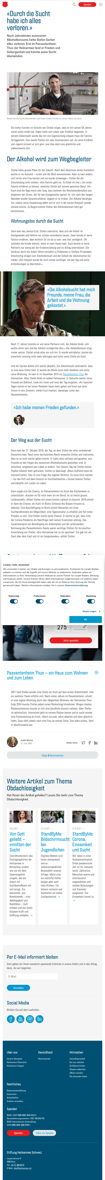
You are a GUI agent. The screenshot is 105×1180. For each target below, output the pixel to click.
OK (85, 619)
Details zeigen (89, 611)
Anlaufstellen (12, 1097)
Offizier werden (76, 1072)
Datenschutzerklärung (76, 585)
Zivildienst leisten (77, 1065)
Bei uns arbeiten (77, 1062)
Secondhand (45, 1052)
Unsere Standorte (14, 1058)
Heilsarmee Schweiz (5, 4)
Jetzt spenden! (70, 640)
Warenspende (44, 1058)
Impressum (12, 1094)
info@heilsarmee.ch (22, 1168)
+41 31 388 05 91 (17, 1165)
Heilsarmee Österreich (17, 1062)
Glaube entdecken (78, 1069)
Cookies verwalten (15, 1101)
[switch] (39, 601)
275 (61, 626)
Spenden (87, 4)
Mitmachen (76, 1052)
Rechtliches (14, 1084)
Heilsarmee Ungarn (15, 1065)
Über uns (12, 1052)
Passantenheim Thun (73, 374)
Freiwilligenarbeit (77, 1058)
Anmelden (18, 988)
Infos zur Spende (44, 1133)
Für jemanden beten (78, 1076)
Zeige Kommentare (52, 755)
